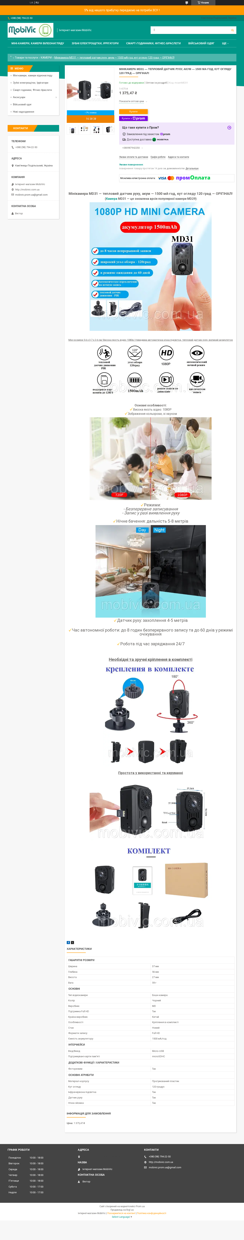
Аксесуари (19, 97)
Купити (133, 111)
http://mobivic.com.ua (27, 189)
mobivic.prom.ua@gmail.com (31, 194)
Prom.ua (140, 1206)
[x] (72, 943)
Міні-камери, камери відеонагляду (32, 75)
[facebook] (68, 943)
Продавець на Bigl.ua (122, 1210)
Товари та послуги (26, 57)
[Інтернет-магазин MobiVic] (30, 30)
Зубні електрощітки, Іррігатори (95, 43)
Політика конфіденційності (151, 1213)
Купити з (127, 118)
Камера (111, 199)
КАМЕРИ (46, 57)
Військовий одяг (201, 43)
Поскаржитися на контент (121, 1213)
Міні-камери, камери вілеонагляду (37, 43)
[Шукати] (232, 30)
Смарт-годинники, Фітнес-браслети (153, 43)
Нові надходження (23, 111)
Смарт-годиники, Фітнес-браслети (32, 90)
